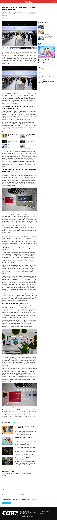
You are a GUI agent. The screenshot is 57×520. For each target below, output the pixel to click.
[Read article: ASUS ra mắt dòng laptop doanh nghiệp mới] (41, 38)
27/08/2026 (10, 138)
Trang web (22, 494)
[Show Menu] (2, 1)
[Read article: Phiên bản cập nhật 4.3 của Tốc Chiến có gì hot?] (41, 27)
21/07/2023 (47, 28)
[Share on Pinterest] (33, 48)
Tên (3, 489)
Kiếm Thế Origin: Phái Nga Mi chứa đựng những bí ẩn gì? (43, 61)
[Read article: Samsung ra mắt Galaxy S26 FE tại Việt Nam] (22, 136)
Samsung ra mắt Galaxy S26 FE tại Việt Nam (23, 437)
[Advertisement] (46, 12)
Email (3, 494)
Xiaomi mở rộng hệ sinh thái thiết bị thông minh (24, 457)
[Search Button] (54, 1)
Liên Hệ (39, 511)
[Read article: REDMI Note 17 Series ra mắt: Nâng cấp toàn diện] (4, 141)
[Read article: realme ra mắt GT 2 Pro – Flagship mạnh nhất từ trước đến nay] (41, 32)
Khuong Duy (10, 18)
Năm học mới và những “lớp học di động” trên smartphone (31, 145)
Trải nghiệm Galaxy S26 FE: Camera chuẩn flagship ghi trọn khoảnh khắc (13, 135)
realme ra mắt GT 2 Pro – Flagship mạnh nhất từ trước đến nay (49, 32)
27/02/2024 (16, 18)
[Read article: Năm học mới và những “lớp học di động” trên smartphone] (22, 146)
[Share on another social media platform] (35, 48)
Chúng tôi (43, 511)
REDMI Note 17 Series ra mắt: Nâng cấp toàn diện (25, 447)
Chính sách (47, 511)
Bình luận (4, 475)
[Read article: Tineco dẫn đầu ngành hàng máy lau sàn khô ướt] (4, 146)
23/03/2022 (47, 34)
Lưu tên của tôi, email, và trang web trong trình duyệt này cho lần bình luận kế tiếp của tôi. (19, 499)
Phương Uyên (20, 449)
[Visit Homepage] (28, 2)
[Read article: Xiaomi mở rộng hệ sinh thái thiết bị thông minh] (22, 141)
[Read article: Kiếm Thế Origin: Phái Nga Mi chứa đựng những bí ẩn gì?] (46, 52)
